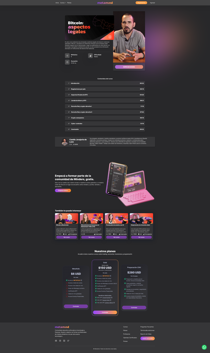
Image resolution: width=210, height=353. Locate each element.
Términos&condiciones (147, 330)
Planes (69, 3)
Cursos (125, 327)
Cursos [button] (62, 3)
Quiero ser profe (147, 338)
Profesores (126, 334)
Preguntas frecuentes (147, 327)
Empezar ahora (63, 190)
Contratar (76, 306)
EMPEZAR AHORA (129, 67)
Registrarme (141, 3)
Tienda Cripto (106, 300)
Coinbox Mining (109, 302)
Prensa (125, 341)
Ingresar (152, 3)
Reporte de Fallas (145, 334)
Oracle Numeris (106, 297)
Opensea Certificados (130, 337)
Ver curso (67, 237)
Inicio (57, 3)
